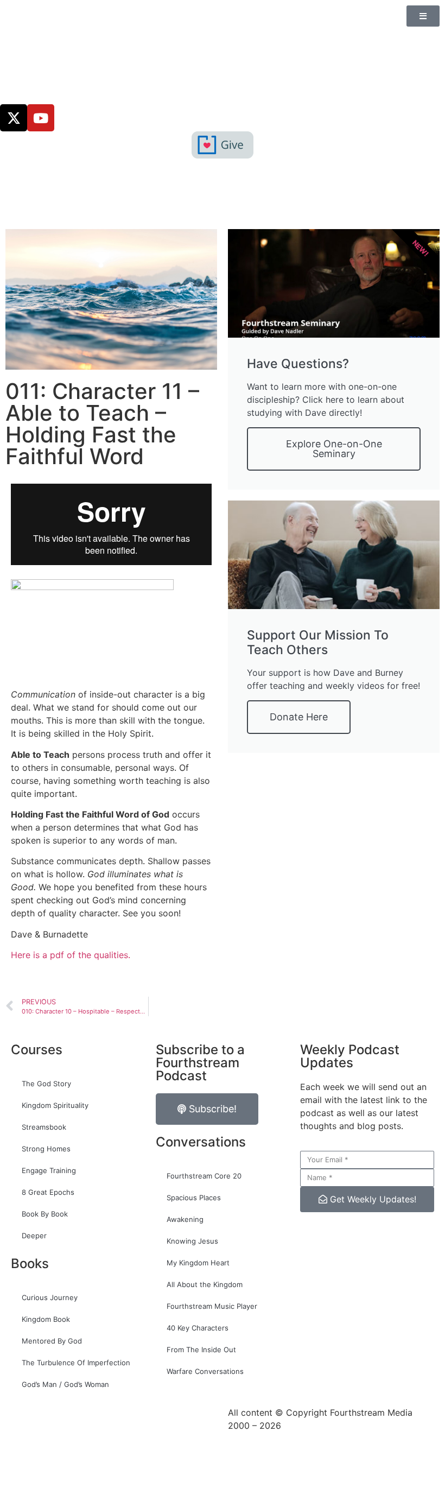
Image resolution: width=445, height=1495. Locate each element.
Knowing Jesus (192, 1241)
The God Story (46, 1083)
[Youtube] (40, 117)
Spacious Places (194, 1197)
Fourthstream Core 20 (204, 1175)
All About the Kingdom (205, 1284)
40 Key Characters (197, 1327)
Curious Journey (50, 1297)
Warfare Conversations (205, 1371)
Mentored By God (52, 1340)
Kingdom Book (46, 1319)
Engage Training (49, 1170)
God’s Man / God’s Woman (65, 1384)
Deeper (34, 1235)
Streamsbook (44, 1127)
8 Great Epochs (48, 1192)
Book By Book (45, 1213)
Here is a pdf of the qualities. (70, 954)
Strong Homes (46, 1148)
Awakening (185, 1219)
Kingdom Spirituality (55, 1105)
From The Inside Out (201, 1349)
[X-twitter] (13, 117)
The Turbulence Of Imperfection (76, 1362)
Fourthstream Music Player (212, 1306)
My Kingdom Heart (198, 1262)
